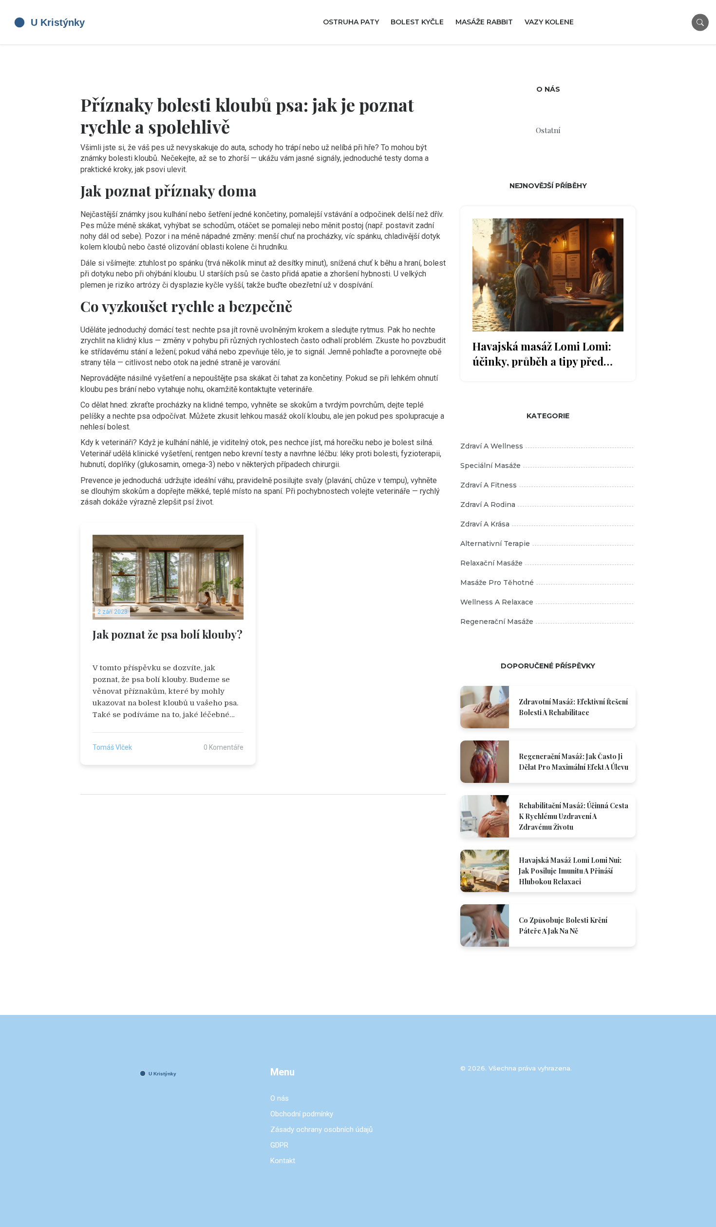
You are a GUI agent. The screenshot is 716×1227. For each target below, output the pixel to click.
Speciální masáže (490, 465)
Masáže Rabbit (484, 22)
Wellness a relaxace (496, 602)
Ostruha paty (351, 22)
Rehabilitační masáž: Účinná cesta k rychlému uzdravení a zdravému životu (573, 816)
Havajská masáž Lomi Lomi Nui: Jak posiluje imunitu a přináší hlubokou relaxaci (570, 871)
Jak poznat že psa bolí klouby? (168, 634)
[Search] (700, 22)
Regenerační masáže (496, 621)
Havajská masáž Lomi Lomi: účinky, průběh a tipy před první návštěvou (541, 354)
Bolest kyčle (417, 22)
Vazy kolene (549, 22)
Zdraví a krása (484, 524)
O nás (279, 1098)
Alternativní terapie (495, 543)
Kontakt (282, 1160)
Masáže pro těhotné (497, 582)
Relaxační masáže (491, 563)
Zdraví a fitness (488, 485)
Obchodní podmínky (301, 1114)
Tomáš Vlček (112, 747)
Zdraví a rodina (487, 504)
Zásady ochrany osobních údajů (321, 1129)
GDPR (279, 1145)
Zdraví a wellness (491, 446)
